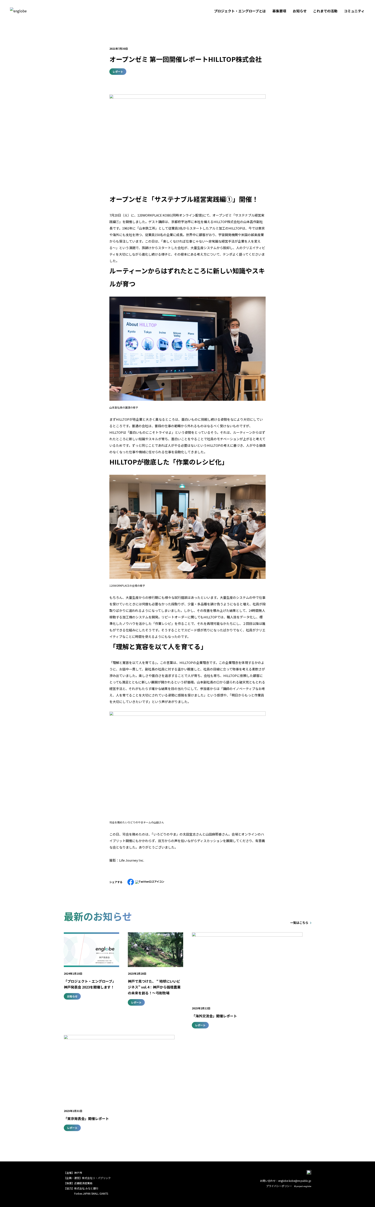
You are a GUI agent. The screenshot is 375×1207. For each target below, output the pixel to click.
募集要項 (279, 10)
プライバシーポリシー (279, 1186)
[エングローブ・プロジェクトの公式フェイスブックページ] (309, 1173)
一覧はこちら (299, 922)
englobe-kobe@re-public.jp (294, 1180)
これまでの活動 (325, 10)
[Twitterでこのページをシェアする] (149, 881)
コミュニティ (354, 10)
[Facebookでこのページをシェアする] (130, 880)
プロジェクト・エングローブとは (240, 10)
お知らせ (300, 10)
